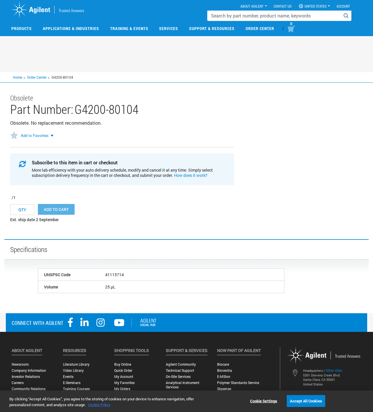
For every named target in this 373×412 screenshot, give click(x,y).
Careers (18, 383)
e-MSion (223, 376)
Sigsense (224, 389)
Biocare (223, 364)
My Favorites (124, 383)
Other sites (334, 370)
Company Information (29, 370)
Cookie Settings (263, 400)
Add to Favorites (35, 135)
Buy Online (122, 364)
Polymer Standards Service (238, 383)
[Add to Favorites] (14, 136)
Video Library (73, 370)
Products (21, 28)
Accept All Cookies (306, 400)
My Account (123, 376)
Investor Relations (26, 376)
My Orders (122, 389)
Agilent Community (181, 364)
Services (168, 28)
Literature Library (76, 364)
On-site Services (178, 376)
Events (68, 376)
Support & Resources (212, 28)
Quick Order (123, 370)
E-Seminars (71, 383)
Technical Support (180, 370)
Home (17, 77)
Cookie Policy (99, 404)
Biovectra (224, 370)
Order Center (260, 28)
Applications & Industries (71, 28)
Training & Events (129, 28)
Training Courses (76, 389)
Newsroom (20, 364)
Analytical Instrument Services (182, 385)
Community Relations (28, 389)
